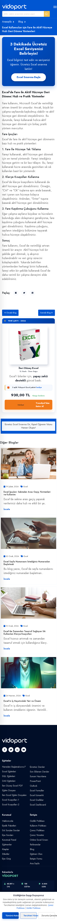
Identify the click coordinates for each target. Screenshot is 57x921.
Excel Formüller (37, 790)
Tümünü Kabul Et (12, 915)
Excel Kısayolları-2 (10, 804)
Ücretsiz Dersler (37, 767)
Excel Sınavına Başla (28, 77)
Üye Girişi (6, 858)
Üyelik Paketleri (9, 825)
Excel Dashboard (38, 804)
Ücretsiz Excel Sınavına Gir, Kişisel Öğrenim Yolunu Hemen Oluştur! (28, 426)
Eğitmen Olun (36, 854)
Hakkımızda (7, 821)
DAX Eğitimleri (8, 781)
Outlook (33, 785)
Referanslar (35, 844)
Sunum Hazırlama (38, 776)
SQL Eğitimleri (8, 776)
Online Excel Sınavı (39, 839)
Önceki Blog (11, 312)
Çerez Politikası (37, 830)
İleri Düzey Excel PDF (12, 785)
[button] (47, 14)
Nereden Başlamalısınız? (14, 766)
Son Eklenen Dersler (39, 771)
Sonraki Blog (45, 312)
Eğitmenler (7, 844)
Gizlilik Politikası (37, 821)
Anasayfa (6, 21)
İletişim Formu (36, 858)
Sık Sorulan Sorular (11, 830)
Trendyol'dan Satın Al (43, 405)
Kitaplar (5, 849)
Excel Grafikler (37, 800)
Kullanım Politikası (38, 825)
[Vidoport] (14, 7)
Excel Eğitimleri (9, 771)
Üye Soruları (7, 835)
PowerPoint (35, 781)
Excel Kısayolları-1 (10, 799)
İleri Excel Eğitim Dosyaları (14, 795)
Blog (20, 21)
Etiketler (5, 854)
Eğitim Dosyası (9, 790)
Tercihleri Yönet (30, 915)
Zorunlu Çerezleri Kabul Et (48, 915)
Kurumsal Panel (9, 839)
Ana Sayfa (34, 863)
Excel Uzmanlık (37, 795)
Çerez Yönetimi (37, 835)
